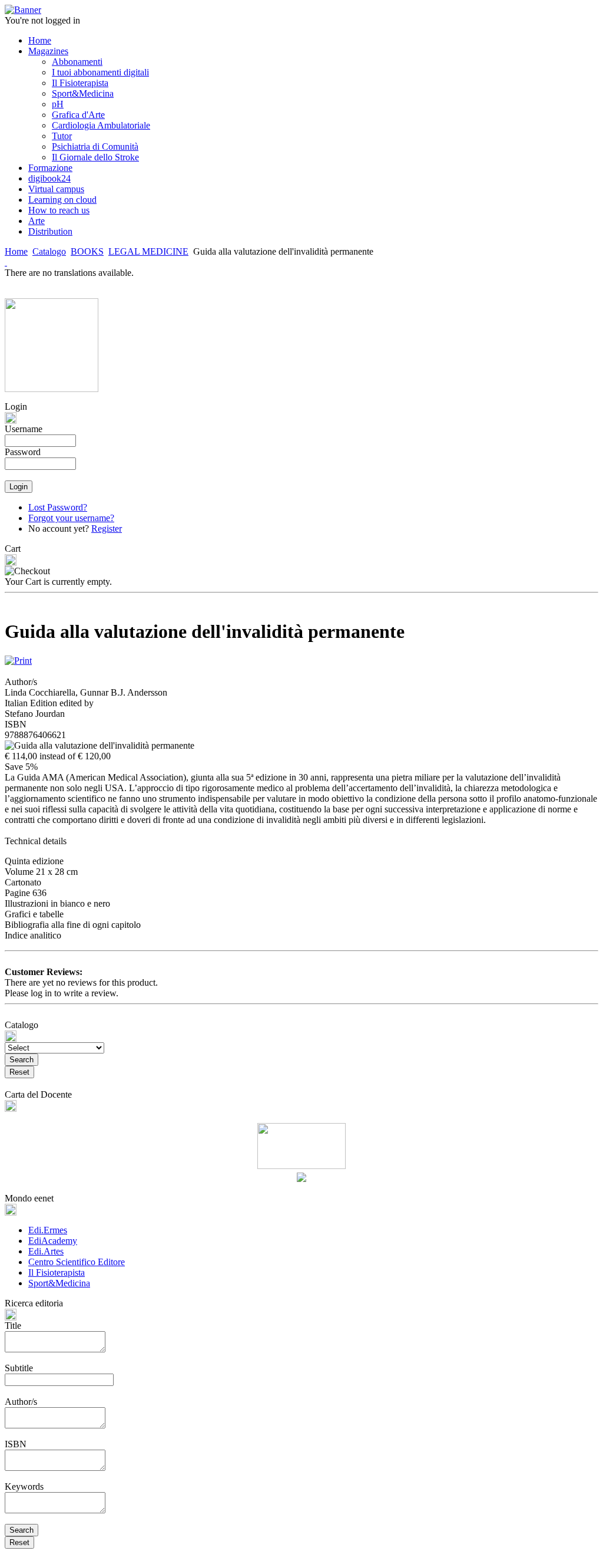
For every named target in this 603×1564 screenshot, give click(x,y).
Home (16, 251)
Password (23, 452)
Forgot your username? (71, 518)
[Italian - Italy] (6, 262)
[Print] (18, 658)
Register (106, 528)
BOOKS (87, 251)
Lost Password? (57, 507)
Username (23, 429)
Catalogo (49, 251)
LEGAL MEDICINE (148, 251)
